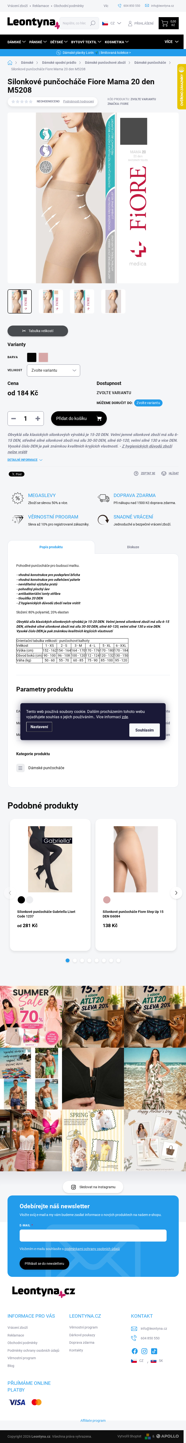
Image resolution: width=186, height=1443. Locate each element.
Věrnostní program (22, 1358)
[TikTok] (154, 1350)
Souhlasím (144, 730)
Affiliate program (93, 1420)
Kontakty (76, 1350)
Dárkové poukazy (82, 1335)
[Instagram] (144, 1350)
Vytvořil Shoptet (129, 1436)
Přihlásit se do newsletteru (44, 1263)
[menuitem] (17, 42)
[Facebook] (134, 1350)
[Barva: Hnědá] (29, 899)
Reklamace (40, 6)
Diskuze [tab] (133, 547)
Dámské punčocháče (46, 768)
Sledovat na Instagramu (97, 1187)
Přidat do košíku (71, 418)
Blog (11, 1366)
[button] (67, 960)
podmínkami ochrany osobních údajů (92, 1249)
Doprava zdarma (81, 1342)
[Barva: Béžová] (106, 899)
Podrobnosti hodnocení (78, 101)
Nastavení (39, 726)
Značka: (118, 104)
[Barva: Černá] (21, 899)
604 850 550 (150, 1338)
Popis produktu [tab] (51, 547)
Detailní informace (23, 460)
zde (125, 716)
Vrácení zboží (18, 6)
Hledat (93, 23)
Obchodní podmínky (69, 6)
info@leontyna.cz (154, 1328)
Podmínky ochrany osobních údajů (33, 1350)
